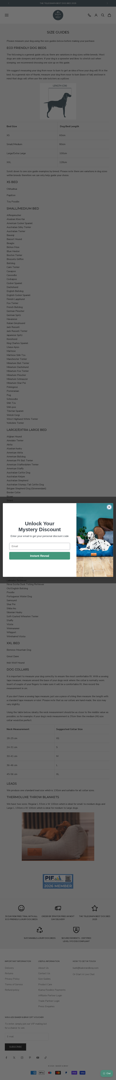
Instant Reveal (39, 555)
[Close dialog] (109, 507)
